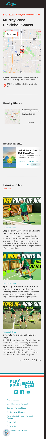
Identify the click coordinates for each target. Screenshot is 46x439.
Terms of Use (11, 426)
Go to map (11, 34)
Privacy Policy (12, 422)
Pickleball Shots (10, 228)
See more (7, 188)
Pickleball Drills (9, 283)
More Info (31, 122)
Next (39, 360)
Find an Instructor (13, 400)
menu (36, 4)
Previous (20, 360)
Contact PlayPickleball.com (17, 430)
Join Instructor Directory (16, 412)
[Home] (11, 3)
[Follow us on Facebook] (22, 392)
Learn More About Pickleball (17, 404)
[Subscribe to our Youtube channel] (28, 392)
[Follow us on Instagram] (16, 392)
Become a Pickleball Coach (17, 408)
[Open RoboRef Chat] (6, 432)
